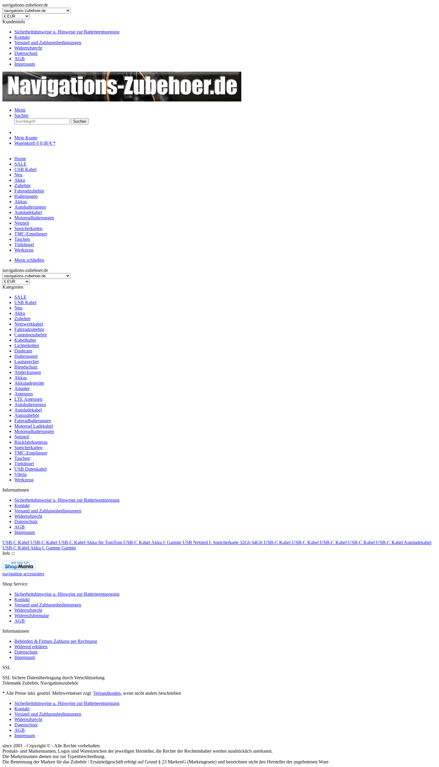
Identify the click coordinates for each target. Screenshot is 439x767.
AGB (19, 58)
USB (187, 542)
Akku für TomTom (104, 542)
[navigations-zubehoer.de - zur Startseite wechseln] (121, 99)
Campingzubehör (30, 334)
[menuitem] (225, 32)
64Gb (258, 542)
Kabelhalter (25, 340)
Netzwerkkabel (28, 323)
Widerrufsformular (31, 615)
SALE (20, 297)
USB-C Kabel (16, 542)
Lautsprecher (26, 361)
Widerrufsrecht (28, 47)
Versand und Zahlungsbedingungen (47, 42)
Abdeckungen (27, 372)
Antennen (23, 393)
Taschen (22, 458)
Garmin (69, 547)
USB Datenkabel (30, 469)
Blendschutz (26, 366)
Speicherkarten (28, 447)
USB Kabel (25, 302)
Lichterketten (26, 345)
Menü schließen (29, 260)
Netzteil (21, 436)
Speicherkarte (226, 542)
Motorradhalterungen (34, 431)
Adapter (22, 388)
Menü (19, 110)
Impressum (24, 64)
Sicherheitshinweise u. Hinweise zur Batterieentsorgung (66, 31)
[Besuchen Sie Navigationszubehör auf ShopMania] (19, 568)
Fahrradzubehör (29, 329)
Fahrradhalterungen (32, 420)
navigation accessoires (23, 573)
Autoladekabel (28, 409)
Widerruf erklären (30, 646)
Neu (18, 307)
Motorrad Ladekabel (33, 426)
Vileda (20, 474)
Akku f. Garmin (166, 542)
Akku (19, 313)
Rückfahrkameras (30, 442)
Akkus (20, 377)
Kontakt (22, 37)
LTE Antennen (28, 399)
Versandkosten (107, 693)
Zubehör (22, 318)
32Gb (246, 542)
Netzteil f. (203, 542)
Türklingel (24, 463)
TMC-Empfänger (30, 452)
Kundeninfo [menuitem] (60, 43)
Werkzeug (23, 479)
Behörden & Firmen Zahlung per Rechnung (55, 641)
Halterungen (26, 356)
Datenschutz (26, 53)
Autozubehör (26, 415)
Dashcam (23, 350)
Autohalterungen (30, 404)
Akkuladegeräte (29, 383)
